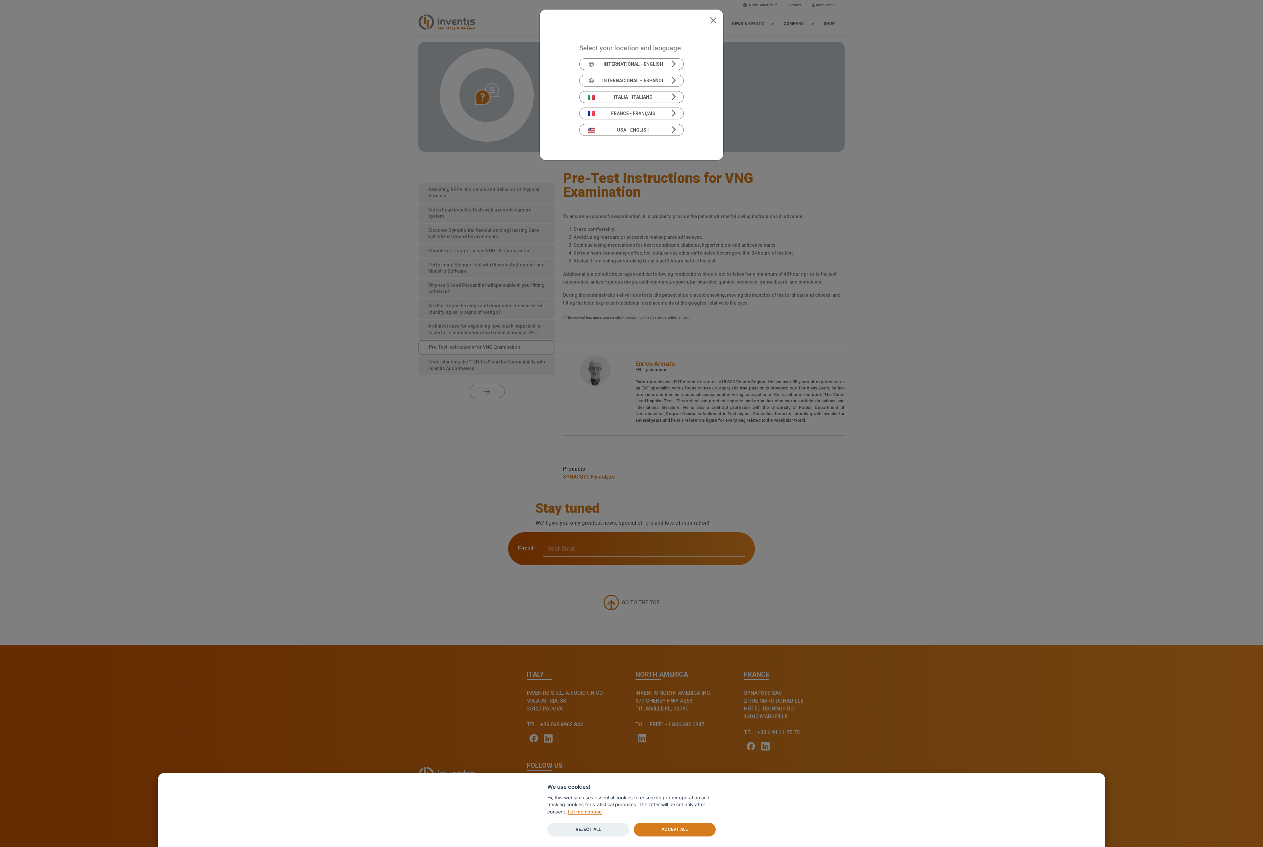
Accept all (674, 829)
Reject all (588, 829)
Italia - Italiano (633, 97)
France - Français (633, 113)
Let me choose (585, 811)
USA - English (633, 130)
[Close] (713, 19)
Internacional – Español (633, 80)
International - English (633, 64)
